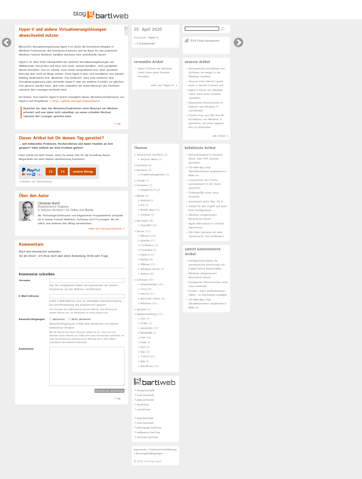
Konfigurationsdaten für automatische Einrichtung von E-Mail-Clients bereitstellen (207, 265)
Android (145, 200)
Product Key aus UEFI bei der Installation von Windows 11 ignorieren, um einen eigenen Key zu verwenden (207, 121)
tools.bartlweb (145, 395)
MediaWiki (146, 333)
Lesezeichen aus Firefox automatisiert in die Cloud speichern (204, 184)
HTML (143, 323)
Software (142, 280)
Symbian (145, 215)
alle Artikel (218, 136)
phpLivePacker (145, 400)
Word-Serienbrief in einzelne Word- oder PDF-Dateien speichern (206, 159)
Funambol (146, 250)
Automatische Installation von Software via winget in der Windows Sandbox (207, 72)
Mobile (140, 196)
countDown (143, 409)
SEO (143, 347)
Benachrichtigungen (32, 319)
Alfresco (145, 236)
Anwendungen (149, 284)
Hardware (142, 185)
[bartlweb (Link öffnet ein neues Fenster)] (155, 381)
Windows (145, 303)
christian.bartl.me (147, 437)
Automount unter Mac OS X (206, 201)
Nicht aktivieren (81, 319)
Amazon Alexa (149, 159)
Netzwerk (142, 221)
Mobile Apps (147, 210)
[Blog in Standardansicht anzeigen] (126, 28)
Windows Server (150, 269)
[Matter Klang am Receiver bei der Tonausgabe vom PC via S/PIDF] (6, 42)
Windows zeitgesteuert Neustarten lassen (203, 217)
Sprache (141, 309)
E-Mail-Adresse (29, 296)
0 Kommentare (146, 44)
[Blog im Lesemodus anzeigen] (126, 33)
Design (141, 181)
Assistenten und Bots (150, 155)
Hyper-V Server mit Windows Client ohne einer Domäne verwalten (155, 72)
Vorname (24, 280)
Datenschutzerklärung (163, 449)
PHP (143, 338)
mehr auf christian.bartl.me (105, 229)
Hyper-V (153, 38)
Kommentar (26, 349)
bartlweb (142, 165)
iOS (142, 205)
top (119, 124)
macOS (144, 294)
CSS (142, 319)
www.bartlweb (145, 418)
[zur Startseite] (101, 17)
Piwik (143, 342)
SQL (142, 352)
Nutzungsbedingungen (149, 453)
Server (140, 231)
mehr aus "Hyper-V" (162, 85)
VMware (145, 264)
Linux (143, 289)
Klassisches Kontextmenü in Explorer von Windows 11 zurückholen (206, 107)
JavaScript (146, 328)
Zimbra (144, 274)
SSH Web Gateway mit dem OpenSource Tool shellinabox (206, 234)
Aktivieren (58, 319)
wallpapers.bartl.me (148, 432)
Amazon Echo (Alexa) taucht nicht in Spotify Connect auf (206, 83)
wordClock (143, 405)
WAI (142, 361)
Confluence (147, 245)
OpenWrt (146, 225)
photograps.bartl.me (149, 428)
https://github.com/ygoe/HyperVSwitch (76, 101)
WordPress (147, 366)
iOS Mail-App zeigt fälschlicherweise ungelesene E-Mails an (208, 171)
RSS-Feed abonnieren (204, 41)
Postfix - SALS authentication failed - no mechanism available (208, 293)
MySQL (144, 259)
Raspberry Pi (148, 190)
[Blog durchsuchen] (222, 29)
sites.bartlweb (145, 423)
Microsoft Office (150, 299)
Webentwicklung (146, 314)
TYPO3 (144, 356)
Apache (145, 241)
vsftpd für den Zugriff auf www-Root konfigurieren (208, 208)
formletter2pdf (145, 390)
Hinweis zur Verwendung (36, 181)
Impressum (140, 449)
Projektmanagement (152, 175)
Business (142, 170)
